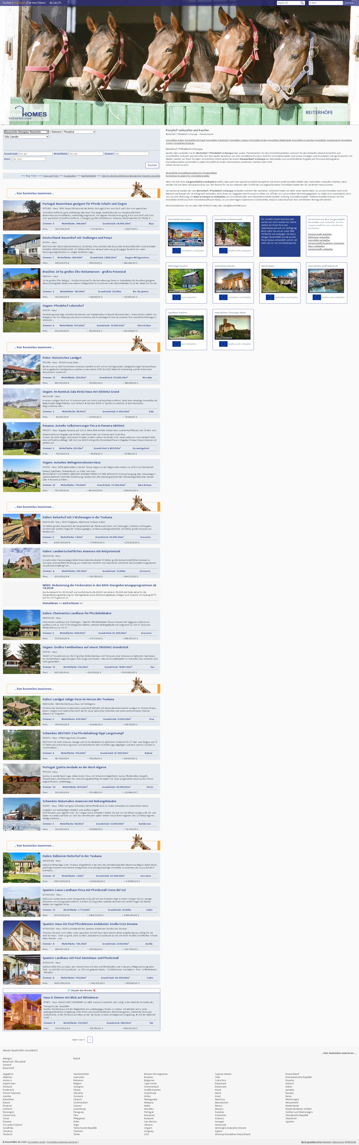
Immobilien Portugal (195, 140)
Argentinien (9, 1083)
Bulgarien (149, 1080)
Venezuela (220, 1125)
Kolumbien (8, 1099)
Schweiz (219, 1118)
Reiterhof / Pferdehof (14, 1062)
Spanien (290, 1121)
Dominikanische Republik (299, 1077)
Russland (149, 1118)
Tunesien (78, 1131)
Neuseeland (292, 1102)
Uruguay (149, 1131)
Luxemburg (79, 1109)
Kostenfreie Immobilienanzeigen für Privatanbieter (191, 173)
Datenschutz (338, 1142)
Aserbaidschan (81, 1074)
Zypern (219, 1131)
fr (60, 2)
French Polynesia (12, 1093)
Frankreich (8, 1090)
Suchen (7, 2)
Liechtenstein (80, 1102)
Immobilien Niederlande (279, 140)
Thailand (7, 1134)
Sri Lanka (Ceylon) (12, 1125)
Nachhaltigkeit (40, 176)
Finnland (7, 1087)
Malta (147, 1106)
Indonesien (220, 1087)
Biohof (76, 1058)
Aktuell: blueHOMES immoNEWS (20, 1050)
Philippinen (79, 1118)
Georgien (78, 1087)
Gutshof (7, 1065)
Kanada (290, 1093)
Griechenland (151, 1087)
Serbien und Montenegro (299, 1112)
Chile (217, 1077)
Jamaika (290, 1090)
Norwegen (8, 1112)
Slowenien (291, 1118)
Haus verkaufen (316, 246)
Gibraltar (78, 1093)
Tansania (7, 1131)
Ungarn (148, 1128)
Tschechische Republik (85, 1128)
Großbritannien (152, 1090)
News (42, 2)
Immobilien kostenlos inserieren (62, 1142)
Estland (290, 1083)
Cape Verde (150, 1083)
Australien (78, 1077)
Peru (75, 1115)
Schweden (220, 1115)
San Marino (150, 1121)
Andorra (7, 1080)
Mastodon (327, 1142)
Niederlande (292, 1106)
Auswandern (22, 176)
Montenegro (292, 1099)
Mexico (219, 1106)
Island (218, 1093)
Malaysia (149, 1102)
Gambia (7, 1096)
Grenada (78, 1096)
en (55, 2)
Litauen (77, 1106)
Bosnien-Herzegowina (156, 1074)
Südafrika (8, 1128)
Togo (76, 1125)
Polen (76, 1121)
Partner (32, 2)
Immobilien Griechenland (327, 140)
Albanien (7, 1077)
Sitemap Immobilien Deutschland (232, 1134)
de (51, 2)
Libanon (77, 1099)
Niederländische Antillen (299, 1109)
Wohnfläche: (61, 154)
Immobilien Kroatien (184, 143)
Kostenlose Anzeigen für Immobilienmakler (188, 176)
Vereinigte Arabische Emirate (230, 1128)
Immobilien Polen (258, 140)
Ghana (77, 1090)
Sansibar (219, 1112)
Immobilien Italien (175, 140)
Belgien (77, 1083)
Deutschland (292, 1074)
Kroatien (7, 1106)
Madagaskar (151, 1099)
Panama (7, 1121)
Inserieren (19, 2)
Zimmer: (109, 154)
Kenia (289, 1096)
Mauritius (220, 1099)
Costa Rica (220, 1080)
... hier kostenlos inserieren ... (34, 193)
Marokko (149, 1109)
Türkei (76, 1134)
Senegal (219, 1121)
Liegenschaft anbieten (320, 234)
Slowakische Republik (297, 1115)
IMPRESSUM (350, 1142)
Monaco (219, 1109)
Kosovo (6, 1102)
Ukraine (148, 1125)
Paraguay (78, 1112)
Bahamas (78, 1080)
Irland (218, 1090)
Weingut (7, 1058)
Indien (147, 1096)
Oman (6, 1118)
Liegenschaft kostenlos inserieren (326, 243)
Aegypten (8, 1074)
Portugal (149, 1112)
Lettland (7, 1109)
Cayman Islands (223, 1074)
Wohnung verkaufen (319, 237)
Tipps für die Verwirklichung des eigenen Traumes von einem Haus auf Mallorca (93, 176)
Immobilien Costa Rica (303, 140)
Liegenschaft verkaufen (320, 249)
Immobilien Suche (36, 1142)
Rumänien (149, 1115)
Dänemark (220, 1083)
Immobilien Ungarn (239, 140)
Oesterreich (9, 1115)
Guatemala (150, 1093)
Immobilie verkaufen (319, 240)
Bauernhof (8, 1068)
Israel (218, 1096)
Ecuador (290, 1080)
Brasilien (148, 1077)
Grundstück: (11, 154)
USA (146, 1134)
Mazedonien (221, 1102)
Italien (289, 1087)
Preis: (7, 159)
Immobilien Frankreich (217, 140)
